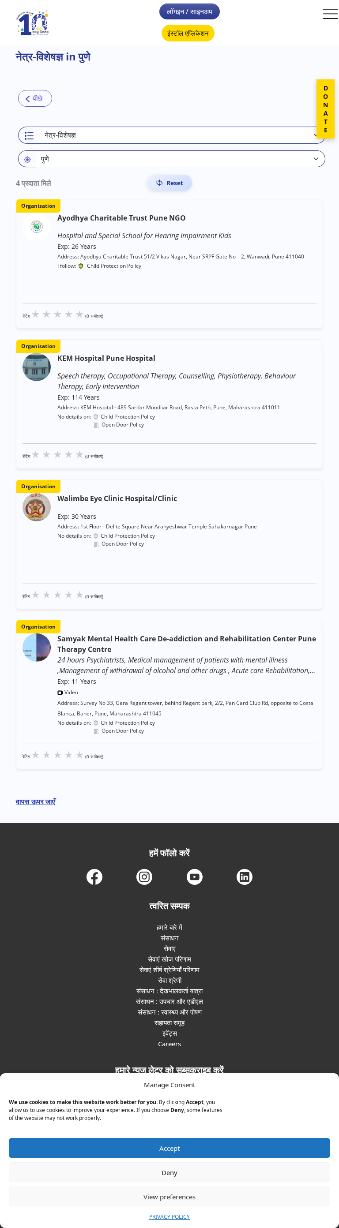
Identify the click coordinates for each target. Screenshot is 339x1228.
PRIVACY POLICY (169, 1217)
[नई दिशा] (32, 22)
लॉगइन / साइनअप (189, 11)
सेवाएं (170, 948)
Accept (169, 1148)
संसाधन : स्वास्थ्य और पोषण (170, 1011)
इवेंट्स (169, 1033)
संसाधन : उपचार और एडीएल (169, 1001)
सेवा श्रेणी (169, 980)
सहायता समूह (169, 1022)
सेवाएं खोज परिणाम (169, 959)
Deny (169, 1172)
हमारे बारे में (169, 927)
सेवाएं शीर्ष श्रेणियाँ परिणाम (169, 969)
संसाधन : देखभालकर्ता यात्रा (169, 990)
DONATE (325, 109)
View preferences (169, 1196)
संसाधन (170, 937)
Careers (169, 1043)
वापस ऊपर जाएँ (35, 801)
